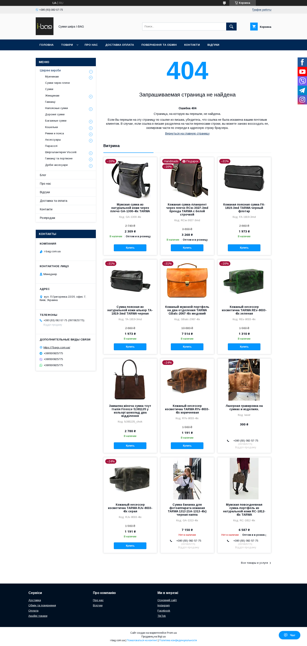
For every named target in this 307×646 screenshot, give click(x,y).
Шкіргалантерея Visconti (60, 152)
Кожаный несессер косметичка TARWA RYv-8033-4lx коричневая (187, 409)
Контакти (192, 44)
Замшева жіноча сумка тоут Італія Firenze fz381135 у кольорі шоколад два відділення (130, 411)
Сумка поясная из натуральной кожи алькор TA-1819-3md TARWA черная (130, 310)
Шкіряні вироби (50, 70)
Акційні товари (37, 615)
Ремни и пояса (54, 133)
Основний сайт (167, 600)
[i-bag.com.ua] (44, 34)
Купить (130, 247)
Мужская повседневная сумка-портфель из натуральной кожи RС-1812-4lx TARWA (244, 509)
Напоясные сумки (56, 108)
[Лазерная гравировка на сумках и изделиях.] (244, 379)
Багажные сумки (55, 120)
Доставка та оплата (53, 200)
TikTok (161, 615)
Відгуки (213, 44)
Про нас (91, 44)
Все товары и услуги (254, 562)
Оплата (33, 610)
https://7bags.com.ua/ (56, 347)
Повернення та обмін (159, 44)
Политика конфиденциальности (178, 640)
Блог (43, 175)
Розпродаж (47, 218)
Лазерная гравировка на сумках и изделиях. (244, 407)
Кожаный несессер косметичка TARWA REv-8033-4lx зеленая (244, 310)
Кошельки (51, 127)
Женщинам (52, 95)
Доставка (34, 600)
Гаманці (50, 101)
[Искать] (231, 26)
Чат (292, 635)
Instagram (163, 605)
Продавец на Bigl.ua (153, 636)
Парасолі (51, 145)
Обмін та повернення (42, 605)
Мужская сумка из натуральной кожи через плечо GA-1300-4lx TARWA (130, 208)
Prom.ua (172, 632)
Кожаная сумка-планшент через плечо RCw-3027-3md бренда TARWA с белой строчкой (187, 209)
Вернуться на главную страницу (187, 133)
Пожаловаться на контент (142, 640)
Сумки (49, 89)
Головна (46, 44)
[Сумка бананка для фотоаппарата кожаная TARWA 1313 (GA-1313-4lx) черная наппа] (187, 478)
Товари (67, 44)
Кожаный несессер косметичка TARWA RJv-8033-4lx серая (130, 508)
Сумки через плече (57, 82)
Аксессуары (53, 139)
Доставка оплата (119, 44)
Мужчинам (52, 76)
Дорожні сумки (55, 114)
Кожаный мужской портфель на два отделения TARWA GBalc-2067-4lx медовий (187, 310)
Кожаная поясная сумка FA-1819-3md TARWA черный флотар (244, 208)
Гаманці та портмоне (58, 158)
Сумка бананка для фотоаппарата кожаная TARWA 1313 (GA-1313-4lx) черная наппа (187, 509)
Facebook (163, 610)
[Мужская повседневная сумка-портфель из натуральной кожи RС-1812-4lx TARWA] (244, 478)
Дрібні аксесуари (56, 164)
